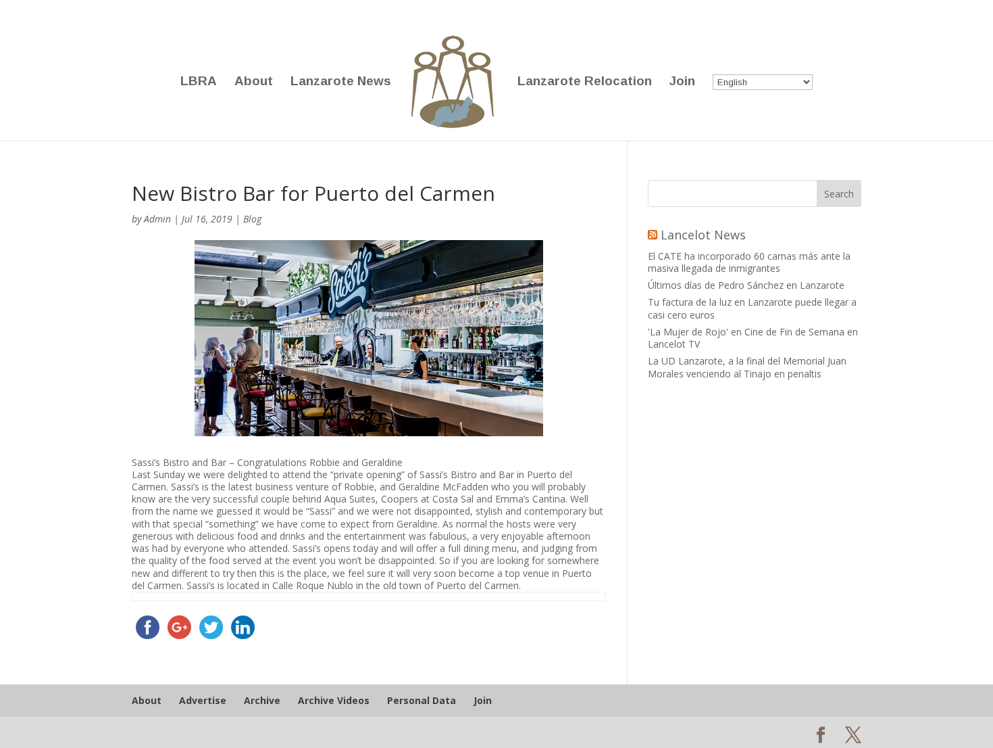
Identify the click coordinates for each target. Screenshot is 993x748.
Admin (157, 218)
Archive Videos (334, 700)
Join (682, 82)
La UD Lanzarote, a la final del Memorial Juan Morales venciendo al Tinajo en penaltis (747, 366)
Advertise (202, 700)
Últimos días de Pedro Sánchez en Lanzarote (746, 285)
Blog (252, 218)
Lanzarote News (340, 82)
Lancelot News (703, 235)
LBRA (198, 82)
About (253, 82)
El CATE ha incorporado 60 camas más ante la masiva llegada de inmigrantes (749, 262)
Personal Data (421, 700)
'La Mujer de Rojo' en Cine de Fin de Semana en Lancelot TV (753, 337)
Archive (262, 700)
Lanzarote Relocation (584, 82)
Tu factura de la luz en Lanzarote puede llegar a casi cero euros (752, 308)
